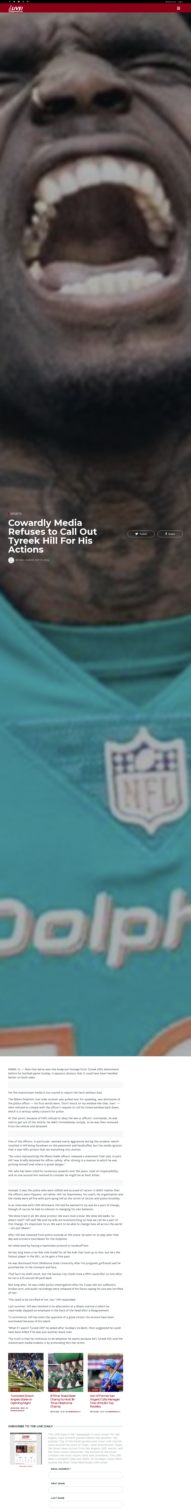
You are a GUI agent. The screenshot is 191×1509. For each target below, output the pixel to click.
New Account (171, 2)
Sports (15, 513)
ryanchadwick (17, 1410)
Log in (180, 2)
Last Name (57, 1498)
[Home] (15, 8)
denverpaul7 (74, 1411)
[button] (141, 534)
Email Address (60, 1469)
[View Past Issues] (26, 1448)
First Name (58, 1483)
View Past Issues (25, 1466)
